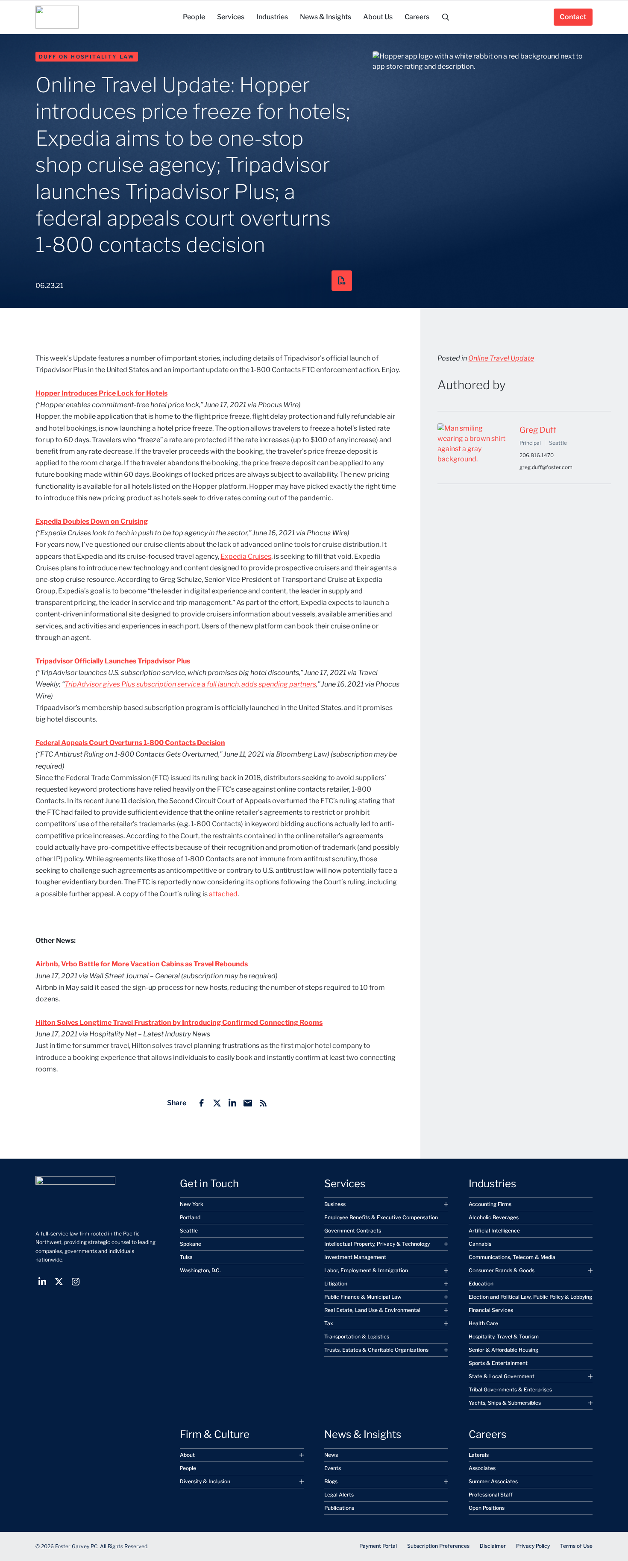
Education (481, 1283)
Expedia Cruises (245, 556)
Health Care (483, 1323)
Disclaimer (493, 1546)
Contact (573, 17)
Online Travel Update (501, 358)
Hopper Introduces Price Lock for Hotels (101, 393)
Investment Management (355, 1257)
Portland (190, 1217)
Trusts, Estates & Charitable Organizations (376, 1350)
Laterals (479, 1455)
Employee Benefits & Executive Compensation (381, 1217)
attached (223, 894)
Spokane (190, 1244)
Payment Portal (378, 1546)
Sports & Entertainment (498, 1363)
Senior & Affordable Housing (503, 1350)
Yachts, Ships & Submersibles (505, 1403)
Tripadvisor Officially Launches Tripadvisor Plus (112, 661)
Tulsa (186, 1257)
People (188, 1468)
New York (191, 1204)
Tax (328, 1323)
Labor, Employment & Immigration (366, 1270)
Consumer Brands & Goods (501, 1270)
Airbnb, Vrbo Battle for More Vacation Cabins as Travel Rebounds (141, 964)
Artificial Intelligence (494, 1230)
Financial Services (491, 1310)
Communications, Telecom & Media (512, 1257)
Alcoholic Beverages (494, 1217)
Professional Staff (491, 1494)
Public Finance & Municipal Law (363, 1297)
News (331, 1455)
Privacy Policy (533, 1546)
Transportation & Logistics (356, 1336)
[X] (217, 1103)
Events (332, 1468)
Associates (482, 1468)
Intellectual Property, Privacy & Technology (377, 1244)
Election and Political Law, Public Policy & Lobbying (530, 1297)
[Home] (57, 17)
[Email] (248, 1103)
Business (335, 1204)
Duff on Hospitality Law (87, 56)
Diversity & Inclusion (205, 1481)
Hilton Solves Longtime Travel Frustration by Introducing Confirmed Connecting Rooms (179, 1022)
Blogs (330, 1481)
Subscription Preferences (438, 1546)
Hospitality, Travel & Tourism (504, 1336)
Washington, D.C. (200, 1270)
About (187, 1455)
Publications (339, 1508)
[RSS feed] (263, 1103)
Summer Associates (493, 1481)
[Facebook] (202, 1103)
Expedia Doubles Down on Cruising (91, 521)
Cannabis (480, 1244)
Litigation (335, 1283)
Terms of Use (576, 1546)
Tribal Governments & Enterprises (510, 1389)
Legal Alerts (339, 1494)
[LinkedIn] (232, 1103)
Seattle (189, 1230)
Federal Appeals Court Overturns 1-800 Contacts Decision (130, 743)
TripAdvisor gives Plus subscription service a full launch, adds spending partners (190, 684)
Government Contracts (352, 1230)
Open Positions (487, 1508)
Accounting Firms (490, 1204)
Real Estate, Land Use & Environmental (372, 1310)
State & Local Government (501, 1376)
